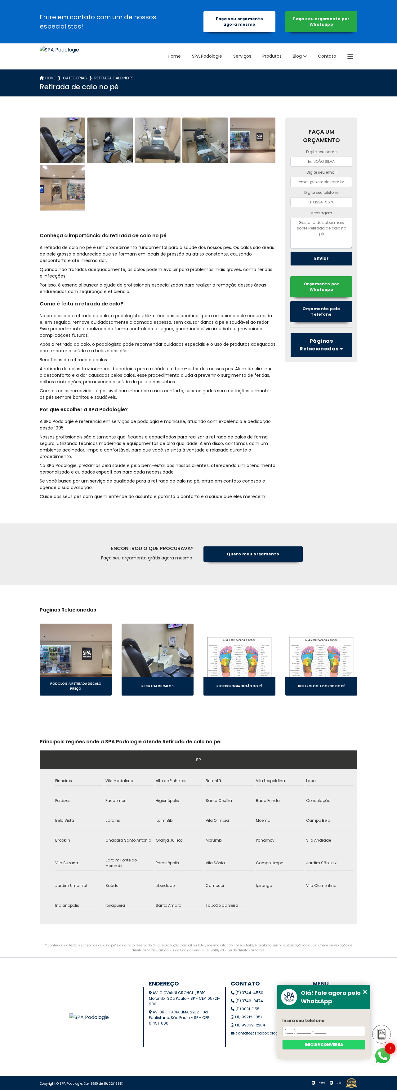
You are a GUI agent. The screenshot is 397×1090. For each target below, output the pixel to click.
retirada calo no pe (113, 78)
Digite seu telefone (321, 192)
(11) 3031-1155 (247, 1009)
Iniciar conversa (324, 1044)
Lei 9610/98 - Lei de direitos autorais (235, 950)
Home (174, 56)
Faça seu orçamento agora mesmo (239, 21)
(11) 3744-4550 (248, 992)
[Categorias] (350, 56)
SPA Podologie (207, 56)
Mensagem (321, 213)
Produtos (272, 56)
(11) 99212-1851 (248, 1017)
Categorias (75, 78)
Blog (297, 56)
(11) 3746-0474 (248, 1000)
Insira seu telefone (303, 1021)
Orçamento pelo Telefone (321, 311)
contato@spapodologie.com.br (265, 1033)
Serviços (242, 56)
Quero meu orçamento (253, 554)
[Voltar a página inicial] (59, 56)
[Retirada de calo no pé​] (62, 140)
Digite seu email (321, 172)
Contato (327, 56)
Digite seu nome (321, 151)
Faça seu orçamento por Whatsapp (321, 21)
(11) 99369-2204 (249, 1025)
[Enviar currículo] (381, 1034)
